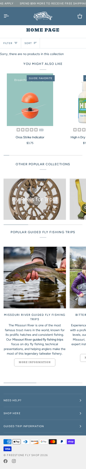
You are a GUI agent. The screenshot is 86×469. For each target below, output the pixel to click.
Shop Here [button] (12, 413)
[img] (27, 130)
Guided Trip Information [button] (24, 426)
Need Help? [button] (12, 400)
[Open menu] (10, 16)
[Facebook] (5, 461)
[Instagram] (14, 461)
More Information (35, 362)
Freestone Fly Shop (23, 455)
